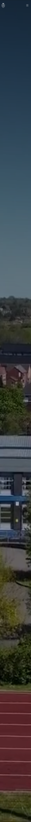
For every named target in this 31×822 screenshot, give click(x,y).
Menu (27, 5)
